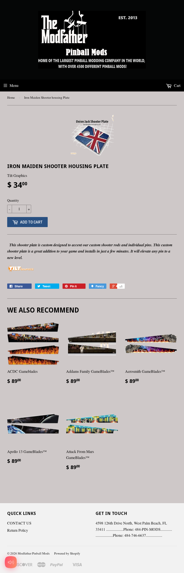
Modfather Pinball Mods (34, 553)
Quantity (13, 200)
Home (11, 97)
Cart (176, 85)
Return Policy (17, 530)
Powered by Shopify (67, 553)
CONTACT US (19, 522)
